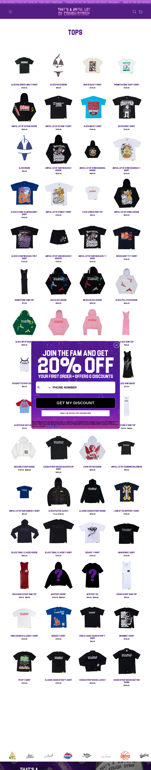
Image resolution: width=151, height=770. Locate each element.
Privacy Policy (50, 426)
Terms (57, 426)
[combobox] (43, 387)
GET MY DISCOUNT (76, 403)
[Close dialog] (116, 345)
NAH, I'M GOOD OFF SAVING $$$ (75, 413)
